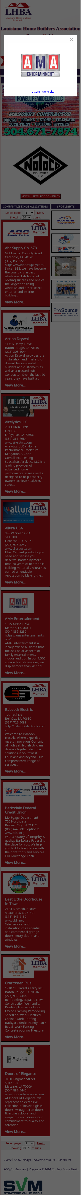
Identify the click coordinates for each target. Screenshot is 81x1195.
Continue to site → (44, 91)
